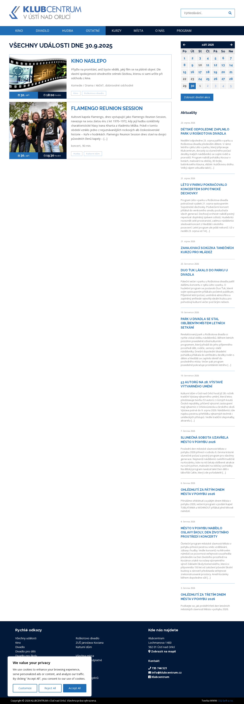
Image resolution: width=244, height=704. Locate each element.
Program (184, 31)
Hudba (67, 31)
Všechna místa (85, 656)
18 (207, 72)
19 (215, 72)
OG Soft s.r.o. (225, 700)
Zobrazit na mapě (163, 651)
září (25, 95)
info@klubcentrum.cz (166, 672)
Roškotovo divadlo (94, 93)
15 (184, 72)
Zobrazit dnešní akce (197, 97)
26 (215, 79)
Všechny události (25, 638)
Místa (138, 31)
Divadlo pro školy (26, 656)
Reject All (50, 688)
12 (215, 65)
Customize (25, 688)
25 (207, 79)
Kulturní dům (93, 153)
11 (207, 65)
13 (223, 65)
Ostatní (93, 31)
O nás (160, 31)
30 (192, 86)
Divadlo (42, 31)
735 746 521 (159, 668)
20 (223, 72)
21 (231, 72)
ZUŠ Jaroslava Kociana (90, 642)
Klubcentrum (160, 677)
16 (192, 72)
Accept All (75, 688)
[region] (50, 676)
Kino (19, 31)
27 (223, 79)
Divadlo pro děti (25, 651)
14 (231, 65)
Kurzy (116, 31)
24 (200, 79)
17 (200, 72)
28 (231, 79)
